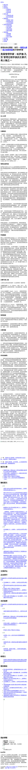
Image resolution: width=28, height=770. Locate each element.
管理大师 (5, 14)
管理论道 (8, 10)
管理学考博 (9, 29)
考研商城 (5, 32)
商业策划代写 (9, 21)
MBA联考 (8, 27)
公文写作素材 (9, 23)
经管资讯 (5, 7)
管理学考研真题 (18, 661)
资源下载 (5, 39)
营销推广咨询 (9, 20)
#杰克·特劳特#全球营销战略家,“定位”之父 (14, 690)
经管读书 (8, 12)
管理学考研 (9, 26)
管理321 (5, 6)
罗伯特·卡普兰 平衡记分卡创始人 (11, 476)
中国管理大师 (9, 15)
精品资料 (8, 35)
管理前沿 (8, 9)
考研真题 (8, 33)
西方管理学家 (9, 17)
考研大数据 (9, 30)
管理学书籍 (12, 659)
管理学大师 (6, 659)
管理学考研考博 (7, 24)
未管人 (2, 2)
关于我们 (5, 38)
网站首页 (5, 4)
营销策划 (5, 18)
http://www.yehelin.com (12, 766)
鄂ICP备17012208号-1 (10, 768)
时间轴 (5, 41)
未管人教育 (9, 36)
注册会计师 (23, 659)
